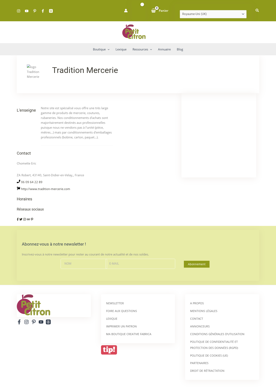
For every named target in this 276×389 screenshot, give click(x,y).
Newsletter (115, 303)
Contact (196, 319)
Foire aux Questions (121, 311)
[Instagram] (18, 11)
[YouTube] (26, 11)
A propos (197, 303)
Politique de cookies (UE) (209, 355)
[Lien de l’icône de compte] (126, 10)
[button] (257, 10)
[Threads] (51, 11)
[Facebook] (43, 11)
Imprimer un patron (121, 326)
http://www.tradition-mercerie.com (45, 189)
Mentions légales (203, 311)
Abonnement (196, 264)
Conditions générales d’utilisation (217, 334)
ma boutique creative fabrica (128, 334)
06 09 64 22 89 (31, 182)
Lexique (111, 319)
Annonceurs (200, 326)
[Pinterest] (35, 11)
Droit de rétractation (207, 371)
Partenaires (199, 363)
